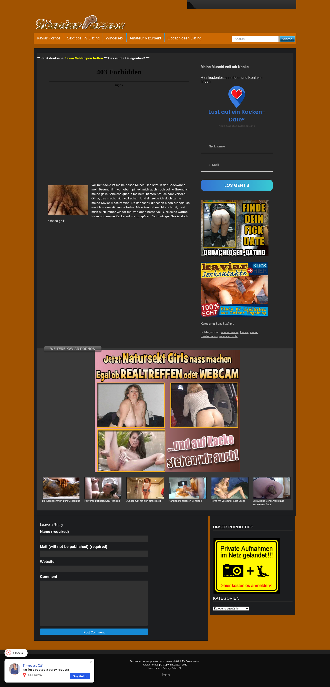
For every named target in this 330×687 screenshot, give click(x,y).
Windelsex (114, 38)
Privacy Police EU (172, 668)
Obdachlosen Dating (184, 38)
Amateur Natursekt (145, 38)
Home (166, 674)
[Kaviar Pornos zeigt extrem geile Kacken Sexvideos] (85, 22)
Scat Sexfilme (225, 323)
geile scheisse (229, 332)
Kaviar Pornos (49, 38)
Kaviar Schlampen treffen (83, 58)
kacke (244, 332)
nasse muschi (228, 336)
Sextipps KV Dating (83, 38)
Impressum (154, 668)
